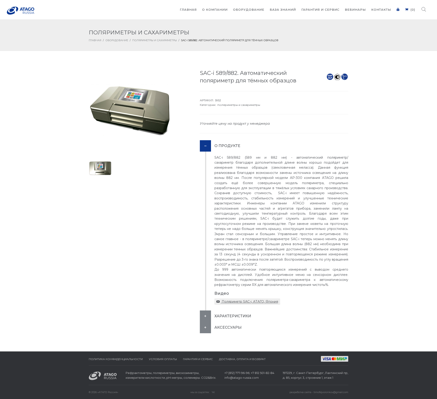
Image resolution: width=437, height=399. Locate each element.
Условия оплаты (163, 359)
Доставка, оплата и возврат (242, 359)
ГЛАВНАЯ (95, 40)
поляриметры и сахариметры (238, 105)
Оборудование (116, 40)
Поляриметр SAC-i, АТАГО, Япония (249, 302)
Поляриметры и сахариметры (154, 40)
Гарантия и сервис (198, 359)
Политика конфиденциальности (116, 359)
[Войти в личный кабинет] (398, 6)
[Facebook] (213, 392)
